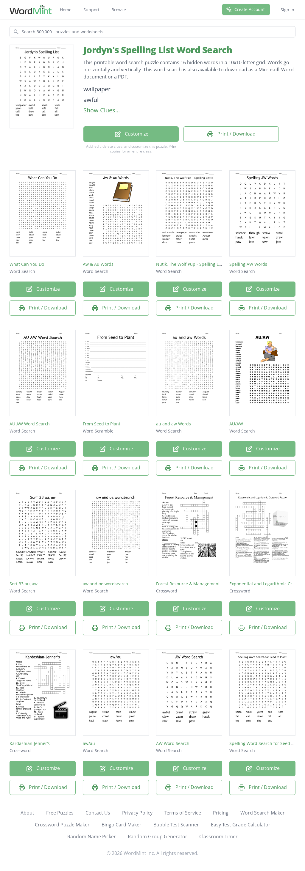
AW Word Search (172, 743)
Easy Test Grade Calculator (240, 824)
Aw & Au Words (98, 264)
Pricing (220, 812)
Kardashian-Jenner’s (30, 743)
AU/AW (236, 424)
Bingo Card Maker (121, 824)
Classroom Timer (218, 836)
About (27, 812)
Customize (136, 134)
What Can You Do (27, 264)
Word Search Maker (262, 812)
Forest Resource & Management (188, 584)
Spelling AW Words (248, 264)
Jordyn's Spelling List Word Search (157, 50)
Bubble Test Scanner (176, 824)
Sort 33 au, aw (24, 584)
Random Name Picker (91, 836)
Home (65, 9)
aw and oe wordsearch (105, 584)
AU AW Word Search (30, 424)
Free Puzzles (60, 812)
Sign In (287, 9)
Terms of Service (182, 812)
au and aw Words (173, 424)
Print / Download (236, 134)
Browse (118, 9)
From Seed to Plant (101, 424)
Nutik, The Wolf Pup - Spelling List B (191, 264)
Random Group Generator (157, 836)
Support (91, 9)
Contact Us (97, 812)
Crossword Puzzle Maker (62, 824)
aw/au (89, 743)
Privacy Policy (137, 812)
